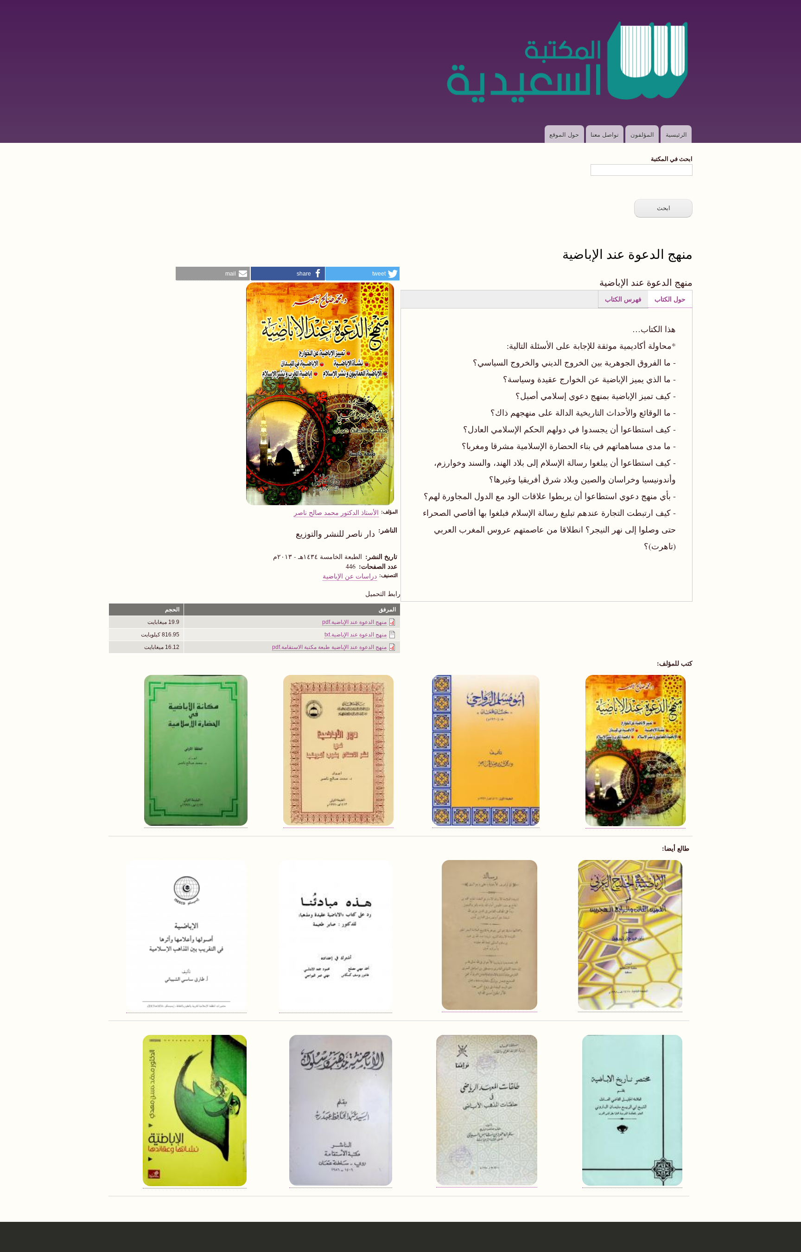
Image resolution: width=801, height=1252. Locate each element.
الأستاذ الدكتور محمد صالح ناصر (336, 512)
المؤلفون (642, 134)
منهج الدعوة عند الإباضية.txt (355, 634)
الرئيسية (676, 134)
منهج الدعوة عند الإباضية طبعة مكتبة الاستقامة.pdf (329, 647)
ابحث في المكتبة (672, 158)
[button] (362, 274)
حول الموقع (564, 134)
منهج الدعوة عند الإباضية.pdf (354, 622)
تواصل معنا (605, 134)
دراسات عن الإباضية (350, 575)
